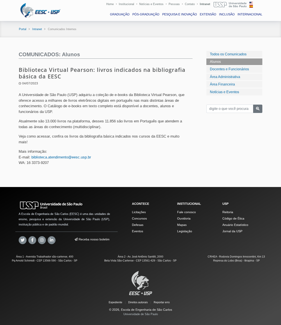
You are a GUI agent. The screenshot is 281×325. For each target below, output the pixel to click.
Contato (190, 4)
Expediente (115, 302)
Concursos (139, 218)
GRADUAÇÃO (120, 14)
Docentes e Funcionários (229, 69)
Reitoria (227, 212)
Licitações (139, 212)
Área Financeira (222, 84)
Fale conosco (186, 212)
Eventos (137, 231)
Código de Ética (233, 218)
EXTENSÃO (208, 14)
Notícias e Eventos (151, 4)
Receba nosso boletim (94, 239)
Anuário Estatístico (235, 225)
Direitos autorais (138, 302)
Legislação (184, 231)
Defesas (137, 225)
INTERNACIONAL (250, 14)
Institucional (126, 4)
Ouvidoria (184, 218)
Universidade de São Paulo (140, 314)
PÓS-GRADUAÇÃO (145, 14)
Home (110, 4)
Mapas (182, 225)
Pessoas (174, 4)
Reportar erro (162, 302)
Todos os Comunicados (228, 54)
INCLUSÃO (227, 14)
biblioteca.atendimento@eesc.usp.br (61, 157)
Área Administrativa (225, 77)
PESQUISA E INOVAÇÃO (179, 14)
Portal (22, 29)
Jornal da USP (232, 231)
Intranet (205, 4)
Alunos (215, 62)
